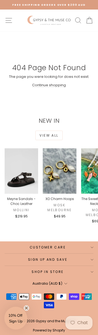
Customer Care (48, 247)
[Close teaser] (26, 308)
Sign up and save (47, 259)
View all (48, 135)
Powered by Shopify (49, 330)
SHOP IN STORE (47, 271)
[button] (15, 318)
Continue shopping (49, 85)
